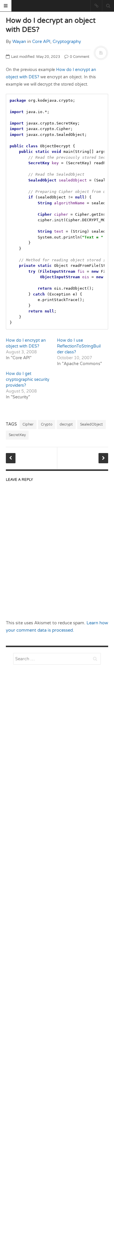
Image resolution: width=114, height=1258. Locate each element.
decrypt (66, 424)
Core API (41, 41)
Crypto (46, 424)
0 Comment (79, 57)
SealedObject (91, 424)
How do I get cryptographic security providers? (27, 379)
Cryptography (67, 41)
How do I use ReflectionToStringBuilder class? (79, 346)
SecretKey (17, 435)
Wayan (19, 41)
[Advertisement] (57, 819)
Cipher (28, 424)
